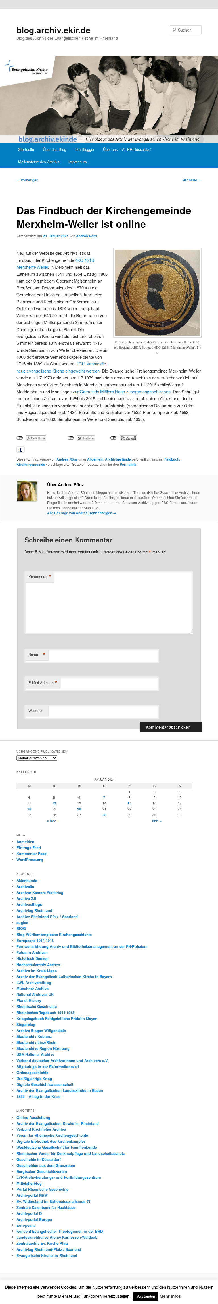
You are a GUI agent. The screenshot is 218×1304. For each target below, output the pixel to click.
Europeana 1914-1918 (35, 940)
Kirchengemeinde (30, 464)
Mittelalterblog (29, 1183)
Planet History (28, 1000)
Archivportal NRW (32, 1195)
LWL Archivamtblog (33, 982)
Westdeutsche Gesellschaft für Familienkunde (56, 1147)
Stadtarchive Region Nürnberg (43, 1048)
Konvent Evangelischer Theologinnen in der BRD (59, 1231)
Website (35, 710)
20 (79, 809)
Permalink (128, 464)
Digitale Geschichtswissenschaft (44, 1084)
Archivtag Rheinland (34, 910)
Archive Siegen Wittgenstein (41, 1030)
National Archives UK (35, 994)
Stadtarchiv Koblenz (34, 1036)
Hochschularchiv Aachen (38, 964)
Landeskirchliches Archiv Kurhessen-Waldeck (56, 1237)
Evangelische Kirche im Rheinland (46, 1255)
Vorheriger (27, 180)
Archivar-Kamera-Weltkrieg (39, 892)
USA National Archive (35, 1054)
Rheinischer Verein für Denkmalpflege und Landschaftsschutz (70, 1153)
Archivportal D (29, 1213)
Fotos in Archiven (32, 952)
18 (29, 809)
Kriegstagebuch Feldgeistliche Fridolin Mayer (56, 1018)
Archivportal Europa (34, 1219)
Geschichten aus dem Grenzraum (45, 1165)
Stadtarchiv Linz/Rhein (36, 1042)
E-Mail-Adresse (42, 682)
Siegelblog (25, 1024)
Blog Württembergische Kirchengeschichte (54, 934)
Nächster (192, 180)
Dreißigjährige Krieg (34, 1078)
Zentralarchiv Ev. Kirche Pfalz (42, 1243)
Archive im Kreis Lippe (36, 970)
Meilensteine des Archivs (39, 161)
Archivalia (25, 886)
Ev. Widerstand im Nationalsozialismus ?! (53, 1201)
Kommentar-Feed (31, 853)
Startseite (26, 149)
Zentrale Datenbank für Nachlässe (45, 1207)
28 (104, 814)
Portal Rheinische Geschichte (42, 1189)
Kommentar (39, 576)
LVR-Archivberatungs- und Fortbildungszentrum (58, 1177)
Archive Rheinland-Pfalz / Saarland (47, 916)
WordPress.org (29, 859)
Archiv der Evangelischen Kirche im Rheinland (57, 1123)
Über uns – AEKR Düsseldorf (127, 149)
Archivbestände (118, 459)
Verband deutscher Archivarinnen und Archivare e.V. (62, 1060)
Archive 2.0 (26, 898)
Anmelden (25, 841)
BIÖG (21, 928)
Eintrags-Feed (28, 847)
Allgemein (95, 459)
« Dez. (52, 820)
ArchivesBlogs (29, 904)
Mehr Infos (170, 1296)
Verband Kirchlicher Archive (41, 1129)
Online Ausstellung (33, 1117)
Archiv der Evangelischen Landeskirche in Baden (59, 1090)
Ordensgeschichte (32, 1072)
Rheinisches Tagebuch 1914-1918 (45, 1012)
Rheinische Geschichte (36, 1006)
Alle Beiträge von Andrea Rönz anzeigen (81, 512)
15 (129, 803)
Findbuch (171, 459)
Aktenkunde (26, 880)
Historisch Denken (32, 958)
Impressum (77, 161)
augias (22, 922)
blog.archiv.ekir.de (53, 30)
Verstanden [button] (146, 1296)
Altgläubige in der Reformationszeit (47, 1066)
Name (36, 654)
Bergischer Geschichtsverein (41, 1171)
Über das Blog (54, 149)
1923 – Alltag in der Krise (38, 1096)
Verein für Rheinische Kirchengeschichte (52, 1135)
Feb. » (157, 820)
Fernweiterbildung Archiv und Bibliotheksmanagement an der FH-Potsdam (82, 946)
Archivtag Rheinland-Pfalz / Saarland (48, 1249)
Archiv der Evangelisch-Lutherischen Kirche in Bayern (64, 976)
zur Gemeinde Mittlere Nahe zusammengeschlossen (122, 391)
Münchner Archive (32, 988)
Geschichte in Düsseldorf (38, 1159)
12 (54, 803)
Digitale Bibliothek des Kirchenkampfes (51, 1141)
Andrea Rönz (86, 236)
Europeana (25, 1225)
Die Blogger (84, 149)
